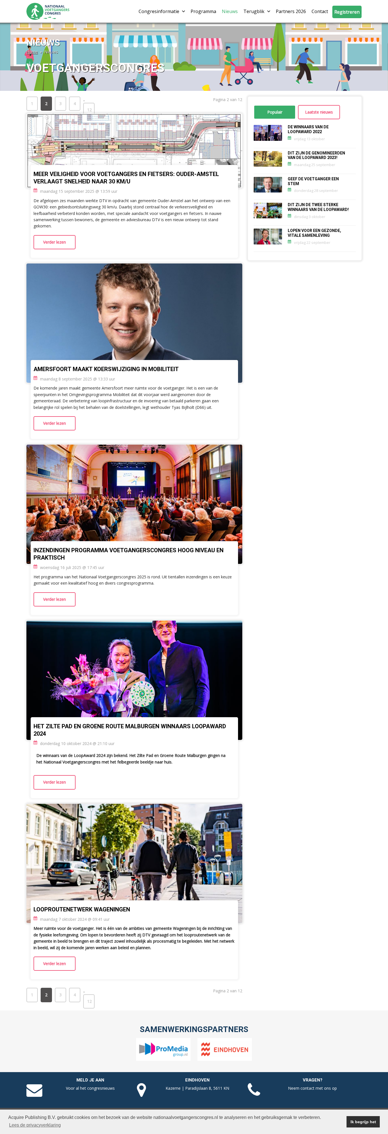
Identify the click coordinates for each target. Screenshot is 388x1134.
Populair (274, 112)
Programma (203, 11)
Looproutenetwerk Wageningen (82, 909)
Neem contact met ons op (312, 1088)
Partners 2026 (291, 11)
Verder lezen (54, 242)
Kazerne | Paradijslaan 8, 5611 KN (197, 1088)
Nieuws (230, 11)
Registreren (347, 12)
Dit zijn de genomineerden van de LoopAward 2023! (316, 155)
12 (89, 109)
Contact (320, 11)
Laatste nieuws (319, 112)
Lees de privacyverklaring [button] (35, 1125)
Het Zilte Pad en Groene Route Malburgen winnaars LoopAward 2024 (130, 730)
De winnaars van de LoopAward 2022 (308, 129)
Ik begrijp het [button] (363, 1122)
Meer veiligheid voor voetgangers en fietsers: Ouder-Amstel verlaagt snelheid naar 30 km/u (126, 178)
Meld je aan (90, 1080)
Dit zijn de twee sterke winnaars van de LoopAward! (318, 207)
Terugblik (253, 11)
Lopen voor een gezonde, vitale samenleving (314, 233)
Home (32, 52)
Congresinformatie (159, 11)
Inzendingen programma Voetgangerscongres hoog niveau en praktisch (129, 554)
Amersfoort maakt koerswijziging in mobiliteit (106, 369)
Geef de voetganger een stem (313, 181)
